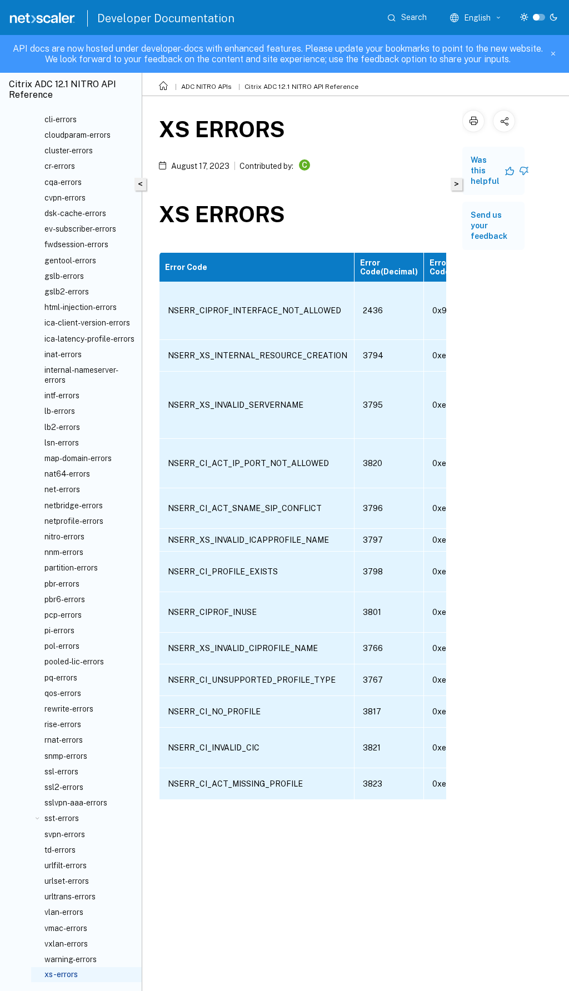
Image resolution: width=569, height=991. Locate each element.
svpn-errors (64, 834)
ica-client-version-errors (87, 322)
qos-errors (62, 693)
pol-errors (61, 646)
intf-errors (61, 395)
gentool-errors (70, 260)
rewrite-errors (68, 708)
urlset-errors (66, 881)
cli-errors (60, 119)
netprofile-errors (73, 521)
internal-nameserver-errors (81, 375)
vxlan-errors (66, 943)
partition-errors (71, 567)
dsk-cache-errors (75, 213)
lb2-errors (62, 427)
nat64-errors (67, 473)
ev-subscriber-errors (80, 228)
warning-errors (70, 959)
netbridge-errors (73, 505)
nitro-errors (64, 536)
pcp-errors (63, 614)
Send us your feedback (489, 226)
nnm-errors (63, 552)
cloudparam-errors (77, 135)
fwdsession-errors (76, 244)
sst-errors (61, 818)
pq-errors (60, 677)
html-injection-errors (80, 307)
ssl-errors (61, 771)
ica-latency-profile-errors (89, 338)
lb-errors (59, 411)
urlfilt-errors (65, 865)
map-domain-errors (78, 458)
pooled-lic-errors (74, 661)
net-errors (62, 489)
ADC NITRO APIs (206, 87)
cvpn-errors (65, 197)
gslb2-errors (66, 291)
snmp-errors (65, 756)
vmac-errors (65, 928)
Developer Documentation (165, 18)
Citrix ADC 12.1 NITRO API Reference (301, 87)
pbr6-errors (64, 599)
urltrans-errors (70, 896)
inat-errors (63, 354)
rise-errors (62, 724)
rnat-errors (63, 739)
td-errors (60, 849)
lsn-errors (61, 442)
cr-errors (59, 166)
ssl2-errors (63, 787)
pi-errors (59, 630)
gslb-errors (64, 276)
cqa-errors (63, 182)
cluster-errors (68, 150)
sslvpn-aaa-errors (75, 802)
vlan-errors (63, 912)
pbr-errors (61, 583)
